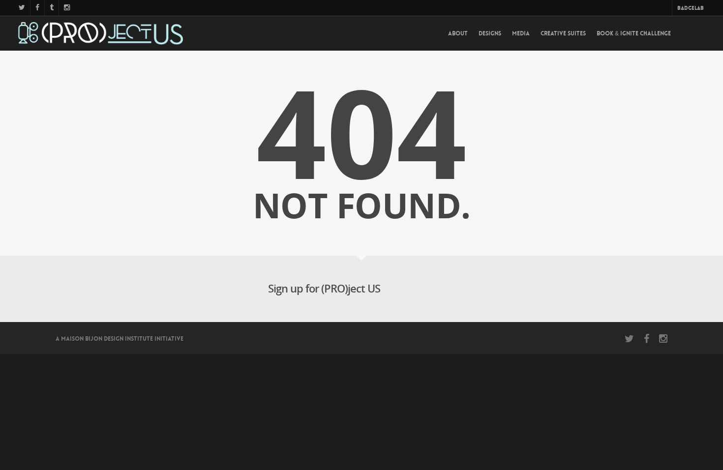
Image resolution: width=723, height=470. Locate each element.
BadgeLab (690, 8)
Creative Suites (563, 33)
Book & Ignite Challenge (634, 33)
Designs (490, 33)
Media (521, 33)
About (458, 33)
